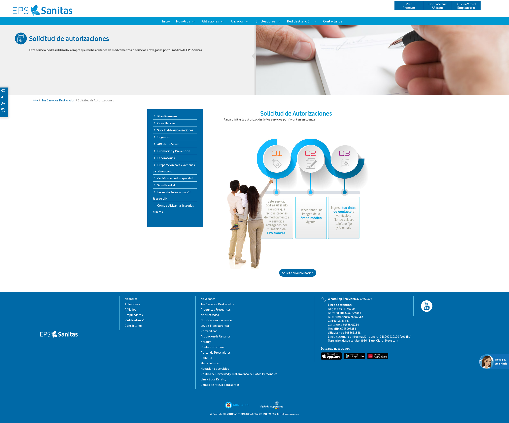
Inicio (34, 100)
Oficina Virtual (437, 6)
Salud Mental (166, 185)
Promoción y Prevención (173, 151)
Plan (408, 6)
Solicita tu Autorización (297, 273)
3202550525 (350, 299)
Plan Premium (167, 116)
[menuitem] (166, 21)
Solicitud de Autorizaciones (175, 130)
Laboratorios (166, 158)
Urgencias (164, 137)
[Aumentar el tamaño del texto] (5, 104)
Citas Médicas (166, 123)
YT (425, 306)
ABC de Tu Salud (168, 144)
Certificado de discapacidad (175, 178)
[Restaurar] (5, 110)
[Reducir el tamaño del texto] (5, 97)
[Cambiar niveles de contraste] (5, 90)
